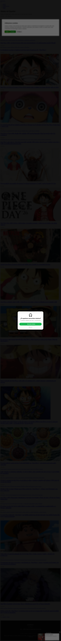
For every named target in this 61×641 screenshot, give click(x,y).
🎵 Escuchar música (30, 324)
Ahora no (30, 327)
